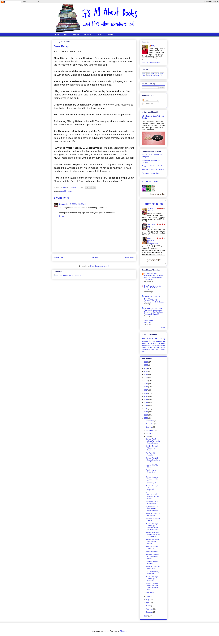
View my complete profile (151, 62)
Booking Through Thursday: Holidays (152, 579)
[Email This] (86, 187)
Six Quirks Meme (152, 551)
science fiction (148, 341)
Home (95, 257)
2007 (146, 616)
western (163, 349)
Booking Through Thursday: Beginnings (152, 488)
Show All (163, 327)
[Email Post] (81, 187)
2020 (146, 381)
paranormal (160, 341)
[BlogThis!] (88, 187)
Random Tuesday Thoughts (152, 547)
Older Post (129, 257)
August (149, 433)
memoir (156, 347)
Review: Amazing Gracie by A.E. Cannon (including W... (152, 480)
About (66, 34)
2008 (146, 418)
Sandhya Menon (153, 243)
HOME (57, 34)
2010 (146, 412)
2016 (146, 393)
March (148, 606)
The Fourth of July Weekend (152, 573)
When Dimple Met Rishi (151, 240)
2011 (146, 409)
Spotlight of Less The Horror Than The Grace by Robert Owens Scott (153, 277)
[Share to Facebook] (92, 187)
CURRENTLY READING (150, 182)
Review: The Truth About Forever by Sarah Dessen (153, 441)
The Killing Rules (151, 225)
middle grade (147, 347)
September (150, 430)
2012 (146, 405)
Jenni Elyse (148, 320)
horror (163, 347)
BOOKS (76, 34)
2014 (146, 399)
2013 (146, 402)
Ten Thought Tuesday (150, 454)
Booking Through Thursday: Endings (152, 448)
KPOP (110, 34)
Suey (64, 187)
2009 (146, 415)
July (147, 436)
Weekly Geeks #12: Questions (153, 514)
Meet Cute (147, 322)
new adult (155, 349)
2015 (146, 396)
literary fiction (146, 345)
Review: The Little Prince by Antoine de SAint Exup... (153, 460)
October (149, 427)
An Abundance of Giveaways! (152, 502)
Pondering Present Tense (151, 173)
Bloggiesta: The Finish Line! (152, 166)
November (150, 424)
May (148, 599)
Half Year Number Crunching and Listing (152, 556)
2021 (146, 378)
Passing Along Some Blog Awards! (151, 472)
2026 (146, 362)
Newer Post (59, 257)
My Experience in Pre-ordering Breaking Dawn (152, 509)
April (148, 603)
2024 (146, 368)
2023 (146, 371)
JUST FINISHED (154, 204)
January (149, 612)
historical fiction (149, 343)
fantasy (162, 339)
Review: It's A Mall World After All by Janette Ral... (153, 534)
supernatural (146, 349)
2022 (146, 374)
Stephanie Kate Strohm (155, 212)
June (148, 596)
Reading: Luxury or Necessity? (153, 169)
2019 (146, 384)
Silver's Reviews (150, 274)
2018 (146, 387)
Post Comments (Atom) (99, 266)
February (149, 609)
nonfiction (161, 345)
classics (155, 345)
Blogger (123, 631)
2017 (146, 390)
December (150, 421)
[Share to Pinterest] (95, 187)
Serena (62, 204)
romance (152, 338)
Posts (146, 100)
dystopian (161, 343)
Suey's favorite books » (157, 194)
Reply (61, 216)
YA (143, 338)
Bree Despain (152, 227)
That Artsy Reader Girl (152, 286)
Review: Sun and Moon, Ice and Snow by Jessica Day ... (152, 586)
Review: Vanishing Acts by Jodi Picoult (152, 541)
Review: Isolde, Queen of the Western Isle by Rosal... (152, 495)
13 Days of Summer (151, 209)
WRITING (87, 34)
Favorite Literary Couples (152, 562)
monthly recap (66, 191)
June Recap (150, 592)
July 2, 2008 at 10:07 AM (76, 204)
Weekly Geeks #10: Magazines (153, 567)
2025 (146, 365)
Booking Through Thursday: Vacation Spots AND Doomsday (152, 526)
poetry (143, 351)
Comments (148, 104)
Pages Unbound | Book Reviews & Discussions (153, 309)
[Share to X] (90, 187)
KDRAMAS (99, 34)
